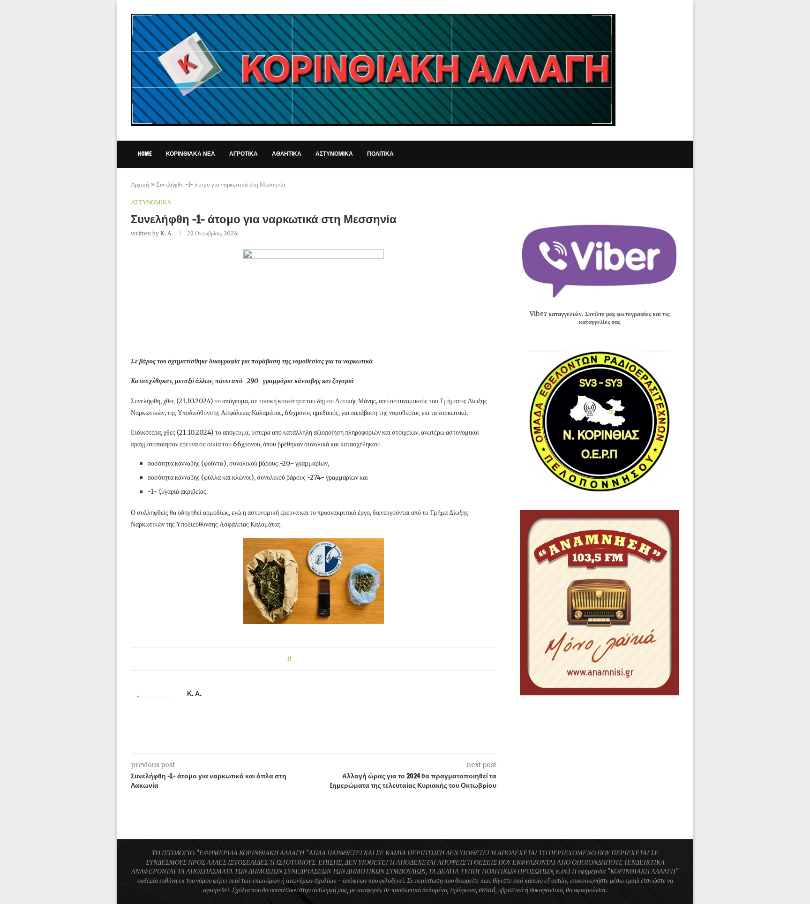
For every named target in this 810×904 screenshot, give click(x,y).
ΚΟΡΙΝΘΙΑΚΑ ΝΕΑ (190, 154)
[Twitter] (612, 154)
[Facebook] (602, 154)
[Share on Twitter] (315, 659)
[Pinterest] (631, 154)
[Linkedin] (641, 154)
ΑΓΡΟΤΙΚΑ (243, 154)
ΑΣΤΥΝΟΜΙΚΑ (334, 154)
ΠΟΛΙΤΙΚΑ (380, 154)
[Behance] (661, 154)
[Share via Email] (333, 659)
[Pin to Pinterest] (324, 659)
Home (145, 154)
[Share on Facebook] (306, 659)
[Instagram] (621, 154)
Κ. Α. (166, 233)
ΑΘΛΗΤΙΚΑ (286, 154)
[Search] (674, 154)
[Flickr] (651, 154)
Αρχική (140, 184)
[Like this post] (296, 659)
